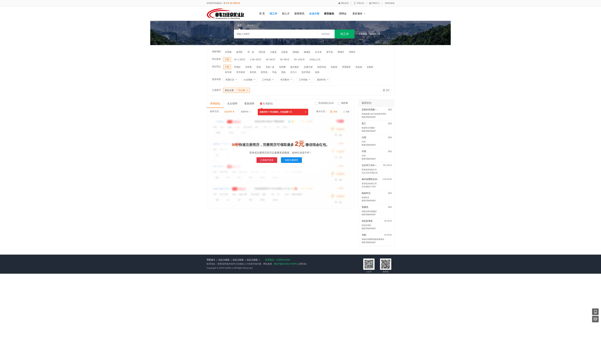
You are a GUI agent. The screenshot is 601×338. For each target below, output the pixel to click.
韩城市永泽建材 (368, 128)
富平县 (329, 52)
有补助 (253, 72)
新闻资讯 (299, 13)
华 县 (250, 52)
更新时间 (244, 112)
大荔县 (273, 52)
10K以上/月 (315, 59)
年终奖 (248, 67)
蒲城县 (307, 52)
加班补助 (321, 67)
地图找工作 (375, 34)
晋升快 (264, 72)
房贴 (283, 72)
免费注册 (236, 3)
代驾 (364, 137)
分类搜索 (362, 34)
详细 (335, 112)
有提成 (358, 67)
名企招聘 (232, 103)
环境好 (237, 67)
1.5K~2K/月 (255, 59)
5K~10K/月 (299, 59)
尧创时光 (366, 193)
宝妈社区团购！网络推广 (374, 109)
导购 (364, 235)
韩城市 (341, 52)
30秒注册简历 (291, 160)
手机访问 (361, 3)
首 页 (262, 13)
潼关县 (262, 52)
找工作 (273, 13)
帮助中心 (376, 3)
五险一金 (270, 67)
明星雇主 (211, 260)
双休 (259, 67)
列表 (347, 112)
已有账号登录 (266, 160)
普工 (364, 123)
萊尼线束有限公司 (369, 170)
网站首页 (345, 3)
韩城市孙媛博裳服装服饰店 (373, 239)
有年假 (228, 72)
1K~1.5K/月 (239, 59)
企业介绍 (314, 13)
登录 (228, 3)
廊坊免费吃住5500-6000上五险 (377, 179)
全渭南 (228, 52)
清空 (388, 90)
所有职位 (215, 103)
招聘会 (343, 13)
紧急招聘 (249, 103)
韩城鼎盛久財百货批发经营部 (374, 114)
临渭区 (239, 52)
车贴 (274, 72)
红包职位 (268, 103)
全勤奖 (370, 67)
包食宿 (334, 67)
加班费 (282, 67)
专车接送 (240, 72)
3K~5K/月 (284, 59)
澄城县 (296, 52)
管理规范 (346, 67)
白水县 (318, 52)
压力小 (293, 72)
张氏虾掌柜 (367, 221)
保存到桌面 (389, 3)
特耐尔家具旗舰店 (369, 211)
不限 (227, 59)
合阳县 (284, 52)
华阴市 (352, 52)
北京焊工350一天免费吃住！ (376, 165)
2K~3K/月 (270, 59)
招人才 (286, 13)
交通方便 (308, 67)
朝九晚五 (294, 67)
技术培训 (306, 72)
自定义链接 (223, 260)
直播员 (365, 207)
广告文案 (235, 90)
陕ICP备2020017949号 (285, 264)
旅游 (317, 72)
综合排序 (228, 112)
